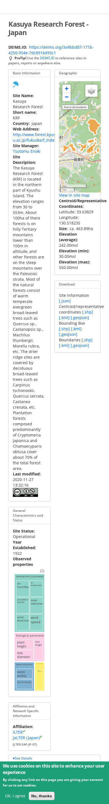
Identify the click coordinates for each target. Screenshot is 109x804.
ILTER (18, 732)
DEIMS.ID (47, 58)
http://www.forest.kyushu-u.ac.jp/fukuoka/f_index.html (39, 137)
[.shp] (87, 312)
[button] (66, 89)
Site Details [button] (23, 758)
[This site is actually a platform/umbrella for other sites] (15, 84)
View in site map (74, 195)
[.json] (65, 301)
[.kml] (64, 317)
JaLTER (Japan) (26, 737)
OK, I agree (15, 795)
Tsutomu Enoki (27, 151)
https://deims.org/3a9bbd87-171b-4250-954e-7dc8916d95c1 (51, 50)
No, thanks (41, 796)
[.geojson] (80, 317)
